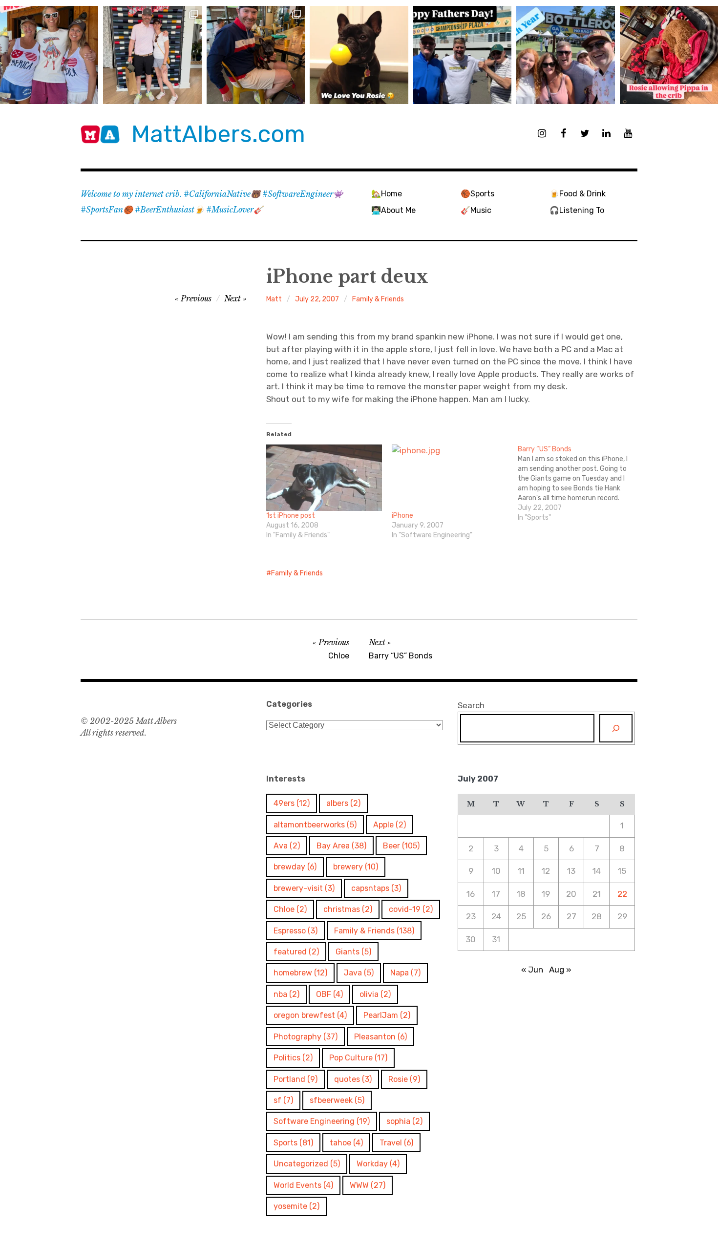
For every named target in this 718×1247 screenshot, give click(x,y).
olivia (375, 994)
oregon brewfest (310, 1015)
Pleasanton (380, 1036)
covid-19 (411, 909)
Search (471, 705)
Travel (396, 1142)
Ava (287, 845)
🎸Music (476, 210)
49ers (292, 803)
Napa (405, 972)
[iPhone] (449, 477)
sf (283, 1100)
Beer (401, 845)
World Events (303, 1185)
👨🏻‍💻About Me (393, 210)
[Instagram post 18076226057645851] (669, 55)
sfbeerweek (337, 1100)
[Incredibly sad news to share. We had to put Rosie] (359, 55)
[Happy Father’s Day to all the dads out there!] (462, 55)
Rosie (404, 1079)
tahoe (346, 1142)
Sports (293, 1142)
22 (622, 894)
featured (296, 951)
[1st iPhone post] (324, 477)
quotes (353, 1079)
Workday (378, 1163)
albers (343, 803)
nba (286, 994)
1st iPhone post (290, 515)
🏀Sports (477, 193)
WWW (367, 1185)
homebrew (300, 972)
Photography (306, 1036)
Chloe (290, 909)
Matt (274, 299)
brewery (355, 866)
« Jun (532, 969)
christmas (347, 909)
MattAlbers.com (218, 134)
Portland (295, 1079)
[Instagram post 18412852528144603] (565, 55)
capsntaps (376, 888)
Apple (389, 824)
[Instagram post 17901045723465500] (49, 55)
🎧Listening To (576, 210)
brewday (295, 866)
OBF (329, 994)
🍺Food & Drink (577, 193)
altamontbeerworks (315, 824)
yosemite (296, 1206)
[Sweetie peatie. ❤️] (256, 55)
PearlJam (386, 1015)
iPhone (402, 515)
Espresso (295, 930)
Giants (353, 951)
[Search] (616, 728)
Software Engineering (322, 1121)
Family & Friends (378, 299)
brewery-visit (304, 888)
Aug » (560, 969)
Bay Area (341, 845)
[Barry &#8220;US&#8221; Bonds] (580, 483)
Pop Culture (358, 1057)
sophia (404, 1121)
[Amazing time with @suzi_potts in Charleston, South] (152, 55)
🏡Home (386, 193)
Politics (293, 1057)
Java (359, 972)
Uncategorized (307, 1163)
